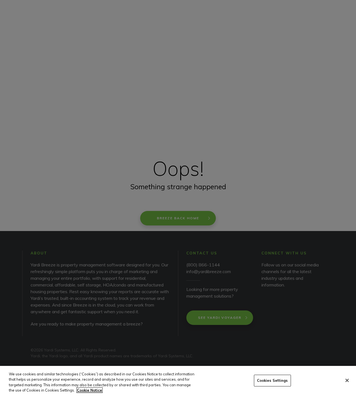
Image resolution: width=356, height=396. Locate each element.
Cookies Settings (272, 380)
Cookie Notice (89, 390)
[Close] (347, 380)
